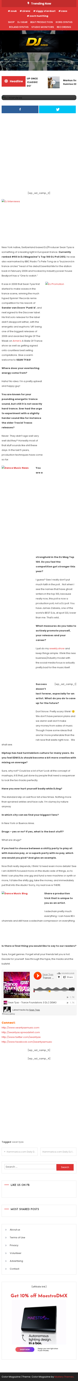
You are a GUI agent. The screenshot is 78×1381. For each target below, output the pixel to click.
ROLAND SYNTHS (18, 27)
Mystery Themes (64, 1376)
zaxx (64, 11)
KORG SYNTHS (64, 22)
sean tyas (18, 1142)
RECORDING (64, 27)
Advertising (16, 1261)
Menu (11, 66)
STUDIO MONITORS (42, 27)
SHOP (11, 22)
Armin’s (17, 341)
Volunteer (15, 1253)
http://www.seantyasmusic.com (20, 1027)
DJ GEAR (22, 22)
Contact (14, 1269)
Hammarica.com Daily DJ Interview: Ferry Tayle (59, 1151)
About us (15, 1229)
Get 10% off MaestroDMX (39, 1296)
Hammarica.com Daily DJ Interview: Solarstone (22, 1151)
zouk (14, 11)
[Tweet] (57, 109)
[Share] (20, 109)
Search (67, 66)
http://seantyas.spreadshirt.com (21, 1032)
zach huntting (39, 16)
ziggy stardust (46, 11)
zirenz (26, 11)
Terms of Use (17, 1237)
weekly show (57, 648)
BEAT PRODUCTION (41, 22)
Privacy (14, 1245)
